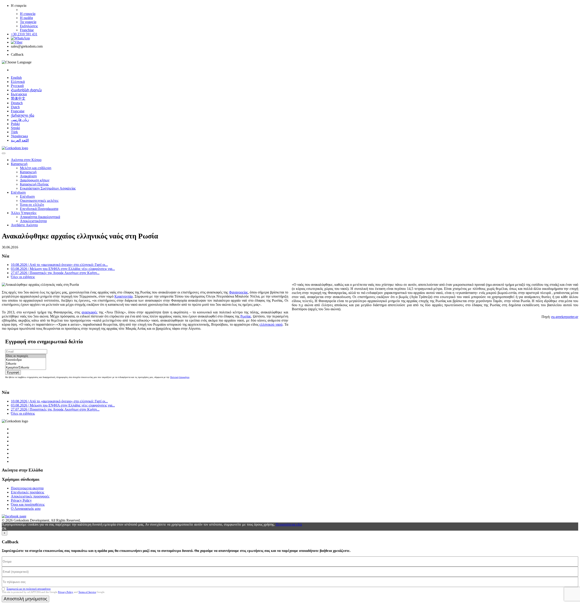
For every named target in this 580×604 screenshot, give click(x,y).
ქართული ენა (22, 115)
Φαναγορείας (238, 292)
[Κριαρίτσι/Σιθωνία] (25, 368)
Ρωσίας (245, 316)
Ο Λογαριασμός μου (26, 508)
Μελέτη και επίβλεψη (35, 168)
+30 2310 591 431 (24, 34)
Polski (15, 124)
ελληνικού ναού (270, 324)
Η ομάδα (26, 18)
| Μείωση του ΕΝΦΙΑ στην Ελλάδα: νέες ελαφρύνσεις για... (63, 269)
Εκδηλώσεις (29, 26)
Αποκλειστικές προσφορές (30, 496)
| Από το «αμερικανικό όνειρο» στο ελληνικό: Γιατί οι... (59, 265)
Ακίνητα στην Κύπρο (26, 160)
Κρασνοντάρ (123, 296)
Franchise (27, 30)
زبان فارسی (20, 120)
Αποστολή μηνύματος (25, 598)
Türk (14, 132)
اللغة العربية (20, 140)
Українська (19, 136)
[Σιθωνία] (25, 364)
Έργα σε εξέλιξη (32, 205)
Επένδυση (18, 192)
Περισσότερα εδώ (289, 524)
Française (17, 111)
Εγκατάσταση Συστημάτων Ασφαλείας (48, 188)
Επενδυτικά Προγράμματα (39, 209)
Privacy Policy (21, 500)
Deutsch (17, 103)
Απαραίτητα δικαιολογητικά (40, 217)
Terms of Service (87, 592)
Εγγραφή (13, 372)
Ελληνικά (18, 82)
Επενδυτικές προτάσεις (27, 492)
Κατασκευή (19, 164)
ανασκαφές (89, 312)
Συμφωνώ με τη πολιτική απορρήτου (29, 588)
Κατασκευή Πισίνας (34, 184)
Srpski (15, 128)
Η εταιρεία (27, 14)
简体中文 (18, 98)
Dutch (15, 107)
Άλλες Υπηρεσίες (23, 213)
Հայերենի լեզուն (26, 90)
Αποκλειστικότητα (33, 221)
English (16, 77)
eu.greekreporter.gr (564, 317)
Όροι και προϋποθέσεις (28, 504)
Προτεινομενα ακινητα (27, 488)
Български (19, 94)
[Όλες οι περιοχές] (25, 356)
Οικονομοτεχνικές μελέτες (39, 200)
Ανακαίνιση (28, 176)
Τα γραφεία (28, 22)
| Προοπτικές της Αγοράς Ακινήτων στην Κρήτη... (55, 273)
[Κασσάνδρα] (25, 360)
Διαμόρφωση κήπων (34, 180)
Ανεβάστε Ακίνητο (24, 225)
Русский (17, 86)
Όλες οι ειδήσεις (23, 277)
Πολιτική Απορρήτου (179, 377)
